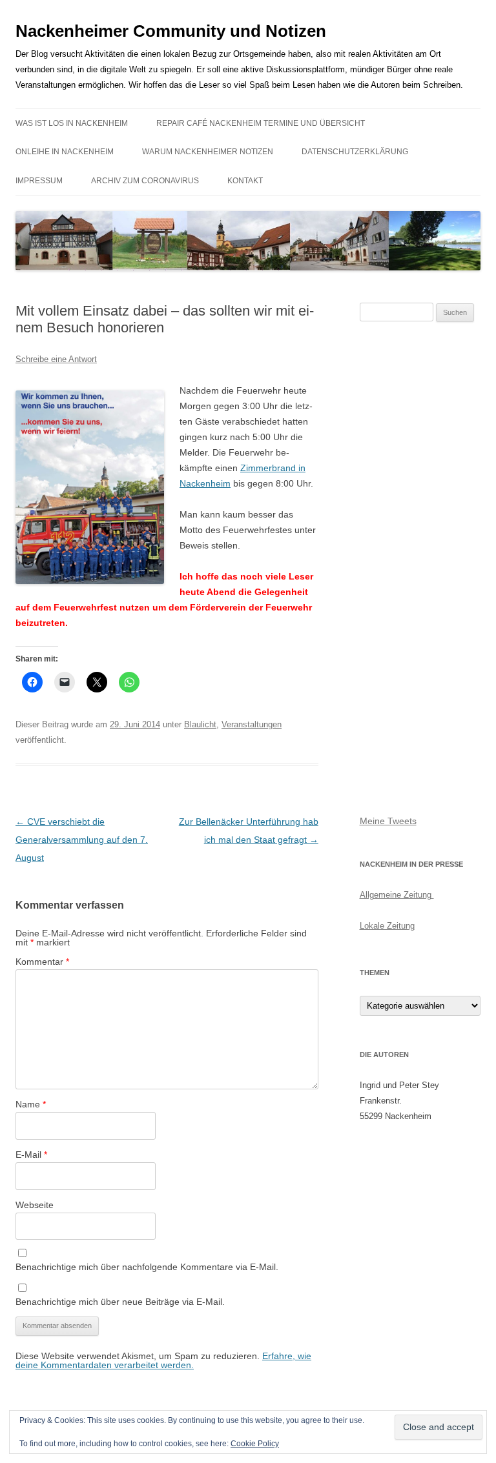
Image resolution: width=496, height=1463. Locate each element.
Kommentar (42, 961)
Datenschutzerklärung (355, 151)
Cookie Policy (255, 1443)
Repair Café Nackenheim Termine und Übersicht (260, 123)
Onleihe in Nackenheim (65, 151)
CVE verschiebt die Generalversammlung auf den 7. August (82, 839)
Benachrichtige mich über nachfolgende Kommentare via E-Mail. (147, 1267)
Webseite (35, 1205)
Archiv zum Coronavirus (145, 180)
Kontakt (245, 180)
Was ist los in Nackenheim (72, 123)
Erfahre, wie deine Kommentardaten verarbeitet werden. (163, 1360)
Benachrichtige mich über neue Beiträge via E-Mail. (120, 1302)
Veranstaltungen (252, 724)
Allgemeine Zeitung (397, 895)
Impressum (39, 180)
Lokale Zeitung (387, 926)
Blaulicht (200, 724)
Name (31, 1104)
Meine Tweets (388, 821)
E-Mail (31, 1154)
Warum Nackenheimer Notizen (207, 151)
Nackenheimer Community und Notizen (171, 31)
